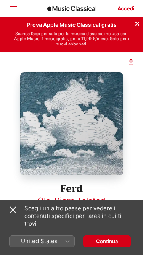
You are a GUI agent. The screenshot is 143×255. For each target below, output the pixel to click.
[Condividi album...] (131, 63)
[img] (71, 8)
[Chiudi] (137, 22)
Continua (107, 241)
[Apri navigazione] (13, 8)
